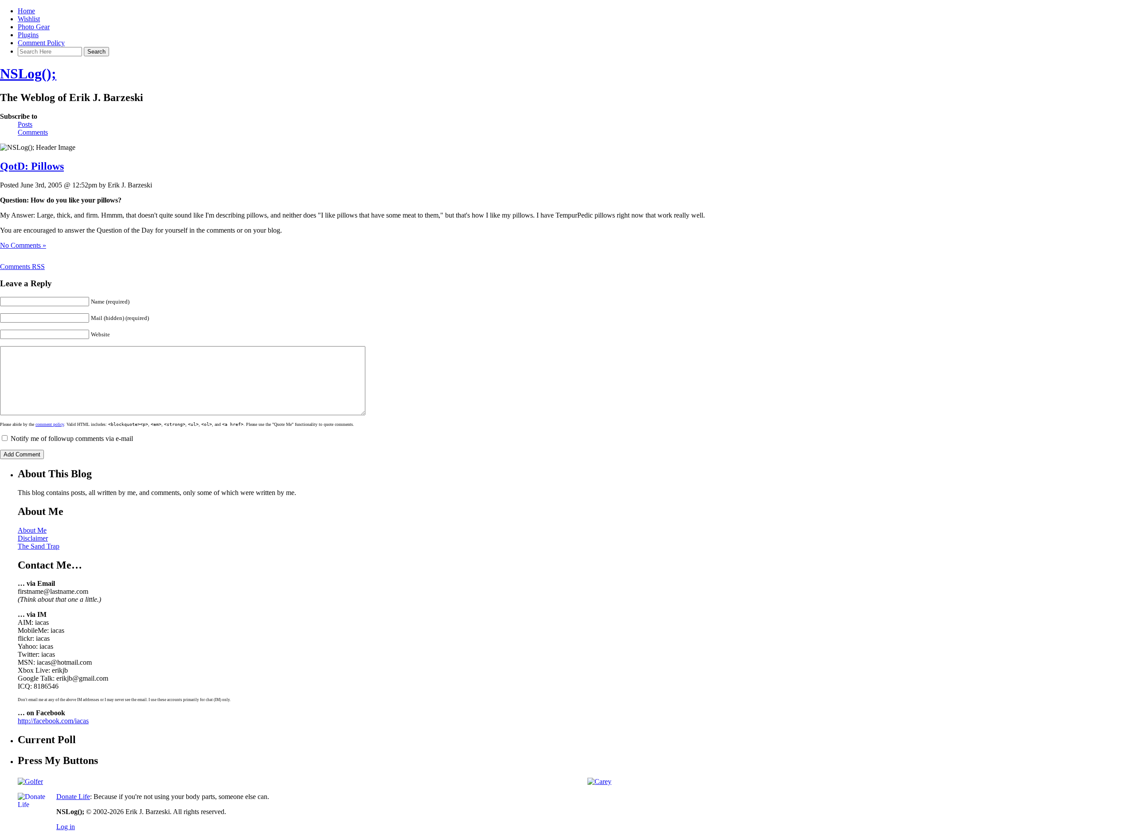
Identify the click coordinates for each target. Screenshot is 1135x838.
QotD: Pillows (32, 166)
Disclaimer (33, 538)
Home (26, 11)
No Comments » (23, 245)
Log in (65, 826)
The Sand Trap (38, 546)
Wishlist (29, 19)
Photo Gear (34, 27)
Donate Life (73, 796)
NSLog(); (28, 74)
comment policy (49, 424)
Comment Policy (41, 43)
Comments (33, 132)
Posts (25, 124)
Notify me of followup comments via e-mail (72, 438)
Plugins (28, 35)
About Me (32, 530)
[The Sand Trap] (30, 781)
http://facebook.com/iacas (53, 721)
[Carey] (599, 781)
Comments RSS (22, 266)
